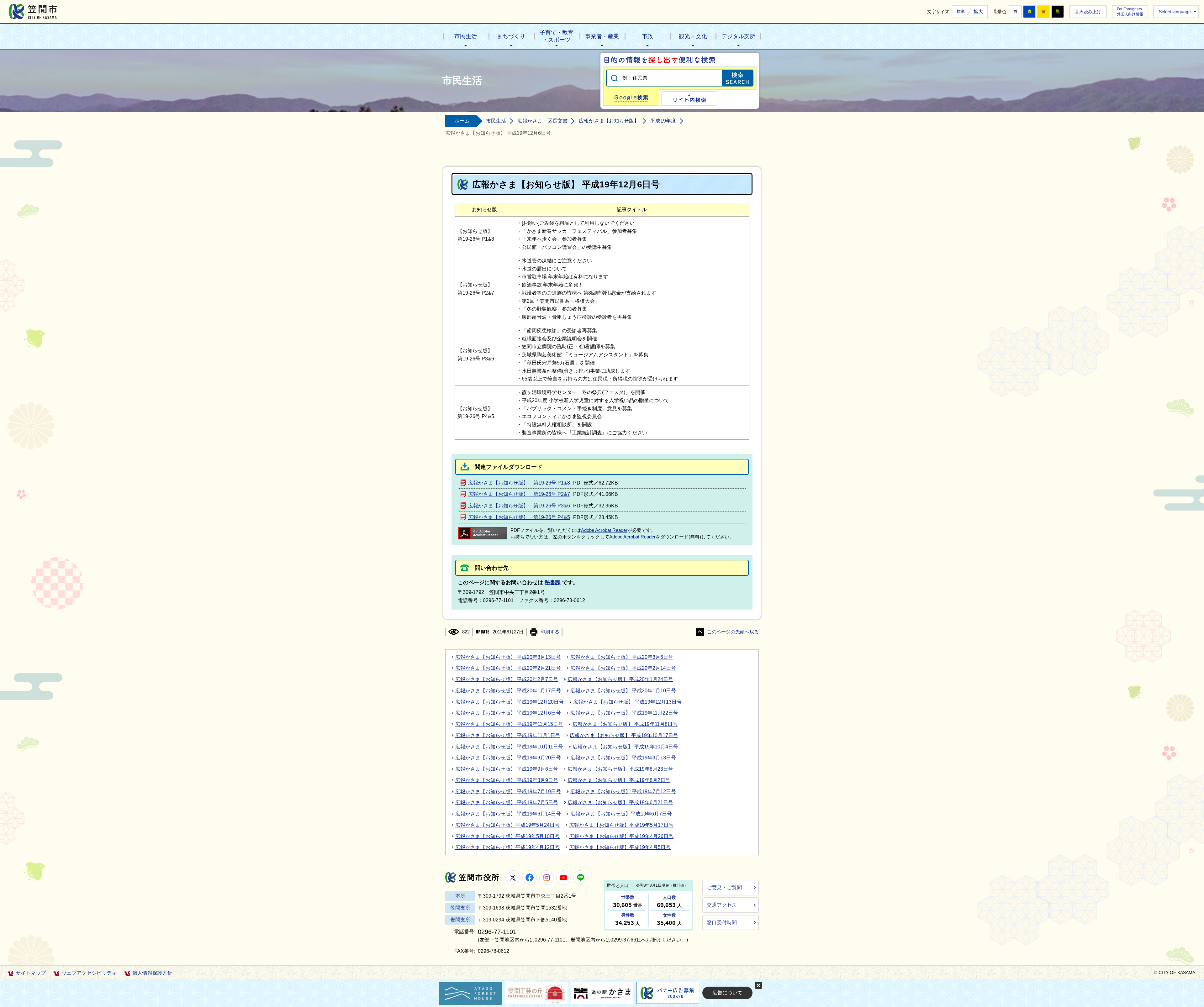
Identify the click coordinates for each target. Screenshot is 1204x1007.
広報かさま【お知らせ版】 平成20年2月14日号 (623, 668)
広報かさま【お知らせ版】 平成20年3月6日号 (621, 657)
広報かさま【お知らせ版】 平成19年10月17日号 (624, 735)
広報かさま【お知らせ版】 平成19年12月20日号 (509, 702)
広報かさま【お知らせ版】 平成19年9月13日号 (623, 757)
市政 (647, 36)
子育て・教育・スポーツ (556, 36)
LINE (580, 877)
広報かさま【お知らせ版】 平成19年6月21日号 (620, 802)
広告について (727, 992)
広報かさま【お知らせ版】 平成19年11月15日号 (509, 724)
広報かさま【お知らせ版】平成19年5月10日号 (507, 836)
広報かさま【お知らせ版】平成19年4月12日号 (507, 847)
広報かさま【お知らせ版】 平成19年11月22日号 (624, 713)
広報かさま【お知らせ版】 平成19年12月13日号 (627, 702)
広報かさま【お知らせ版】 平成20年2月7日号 (506, 679)
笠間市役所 (472, 877)
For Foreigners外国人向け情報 (1130, 11)
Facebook (529, 877)
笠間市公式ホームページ (33, 11)
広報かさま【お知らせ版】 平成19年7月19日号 (508, 791)
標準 (961, 11)
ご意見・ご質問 (724, 887)
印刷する (550, 631)
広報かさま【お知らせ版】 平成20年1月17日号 (508, 690)
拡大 (978, 11)
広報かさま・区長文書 (542, 120)
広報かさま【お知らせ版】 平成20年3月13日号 (508, 657)
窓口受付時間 (722, 922)
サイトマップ (31, 973)
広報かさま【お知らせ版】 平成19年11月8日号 (625, 724)
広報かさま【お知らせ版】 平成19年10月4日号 (625, 746)
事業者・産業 (602, 36)
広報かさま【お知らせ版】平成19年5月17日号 (621, 825)
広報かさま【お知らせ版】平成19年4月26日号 (621, 836)
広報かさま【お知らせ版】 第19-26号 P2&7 (519, 494)
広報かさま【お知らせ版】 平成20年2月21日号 (508, 668)
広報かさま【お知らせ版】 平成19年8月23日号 (620, 769)
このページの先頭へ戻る (733, 631)
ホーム (462, 120)
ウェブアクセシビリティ (89, 973)
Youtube (563, 877)
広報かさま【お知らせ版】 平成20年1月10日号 (623, 690)
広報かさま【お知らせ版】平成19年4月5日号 (620, 847)
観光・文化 (693, 36)
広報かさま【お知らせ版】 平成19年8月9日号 (506, 780)
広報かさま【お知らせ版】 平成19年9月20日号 (508, 757)
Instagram (546, 877)
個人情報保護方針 (152, 973)
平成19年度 (663, 120)
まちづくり (511, 36)
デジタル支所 (738, 36)
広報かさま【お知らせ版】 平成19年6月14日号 (508, 813)
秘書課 (553, 582)
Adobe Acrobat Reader (604, 530)
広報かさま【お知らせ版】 (609, 120)
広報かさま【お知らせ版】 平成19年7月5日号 (506, 802)
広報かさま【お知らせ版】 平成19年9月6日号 (506, 769)
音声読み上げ (1088, 11)
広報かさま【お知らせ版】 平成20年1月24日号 (620, 679)
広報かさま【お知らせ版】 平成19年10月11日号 (509, 746)
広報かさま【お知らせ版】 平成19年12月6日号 (508, 713)
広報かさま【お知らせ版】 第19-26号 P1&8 (519, 482)
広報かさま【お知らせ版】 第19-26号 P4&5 (519, 517)
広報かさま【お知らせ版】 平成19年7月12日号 (623, 791)
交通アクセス (722, 905)
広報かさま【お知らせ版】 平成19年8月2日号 (619, 780)
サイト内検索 (689, 98)
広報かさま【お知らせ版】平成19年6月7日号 (621, 813)
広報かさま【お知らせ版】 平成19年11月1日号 (507, 735)
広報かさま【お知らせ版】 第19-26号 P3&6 (519, 505)
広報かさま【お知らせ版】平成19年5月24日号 (507, 825)
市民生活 (465, 36)
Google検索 (631, 97)
